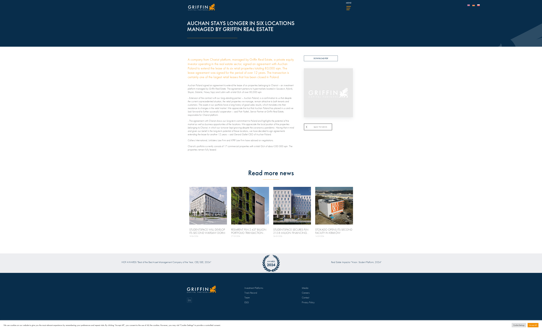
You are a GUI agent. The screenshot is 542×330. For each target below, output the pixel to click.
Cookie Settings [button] (518, 325)
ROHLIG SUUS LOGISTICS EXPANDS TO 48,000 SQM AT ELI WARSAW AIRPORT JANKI (416, 231)
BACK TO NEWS (320, 127)
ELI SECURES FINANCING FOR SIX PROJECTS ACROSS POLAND (40, 231)
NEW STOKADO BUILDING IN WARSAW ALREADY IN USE (81, 231)
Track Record (250, 292)
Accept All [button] (533, 325)
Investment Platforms (253, 288)
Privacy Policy (308, 302)
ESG (246, 302)
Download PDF (321, 58)
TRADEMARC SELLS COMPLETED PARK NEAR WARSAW (165, 231)
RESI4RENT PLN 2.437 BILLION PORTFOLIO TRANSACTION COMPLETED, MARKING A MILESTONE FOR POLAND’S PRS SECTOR (249, 231)
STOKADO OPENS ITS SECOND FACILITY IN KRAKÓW (333, 231)
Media (305, 288)
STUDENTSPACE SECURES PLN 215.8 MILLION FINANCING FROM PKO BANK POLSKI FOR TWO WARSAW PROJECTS (291, 231)
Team (247, 297)
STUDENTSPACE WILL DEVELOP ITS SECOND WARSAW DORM (207, 231)
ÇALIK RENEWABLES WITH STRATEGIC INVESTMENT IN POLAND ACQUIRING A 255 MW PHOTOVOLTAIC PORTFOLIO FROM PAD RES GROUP (122, 231)
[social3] (189, 300)
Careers (306, 292)
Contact (305, 297)
